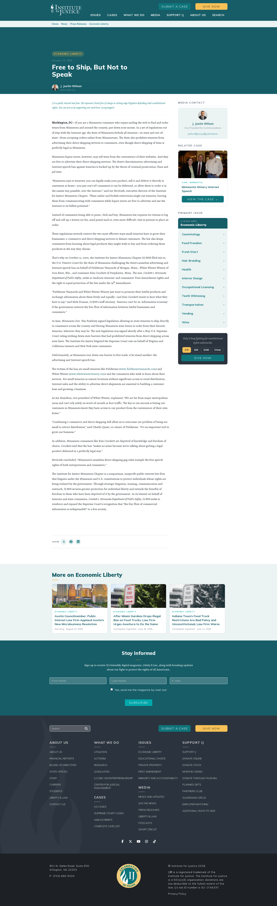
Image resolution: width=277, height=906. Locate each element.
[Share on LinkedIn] (78, 541)
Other (217, 349)
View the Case (202, 199)
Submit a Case (174, 6)
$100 (206, 349)
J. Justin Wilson (71, 86)
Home (55, 23)
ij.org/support (107, 107)
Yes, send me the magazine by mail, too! (141, 690)
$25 (187, 349)
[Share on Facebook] (71, 541)
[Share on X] (64, 541)
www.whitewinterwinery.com (87, 374)
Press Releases (78, 23)
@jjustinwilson (210, 133)
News (64, 23)
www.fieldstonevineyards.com (138, 369)
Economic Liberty (99, 23)
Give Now (211, 6)
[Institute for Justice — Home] (66, 9)
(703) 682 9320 (64, 876)
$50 (196, 349)
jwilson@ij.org (67, 90)
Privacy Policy (177, 893)
